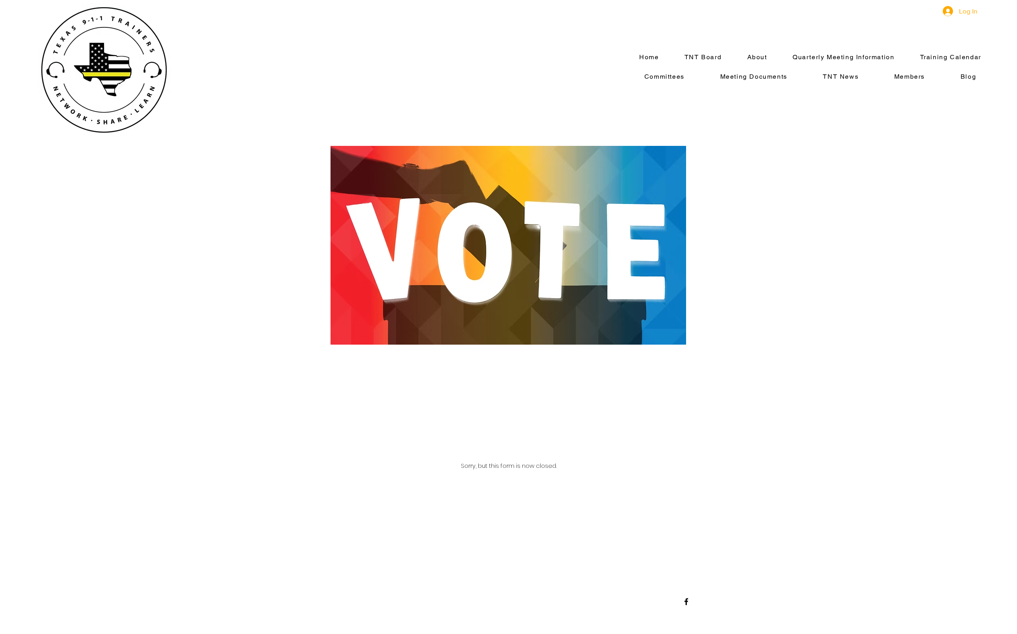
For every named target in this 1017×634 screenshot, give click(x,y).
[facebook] (686, 601)
